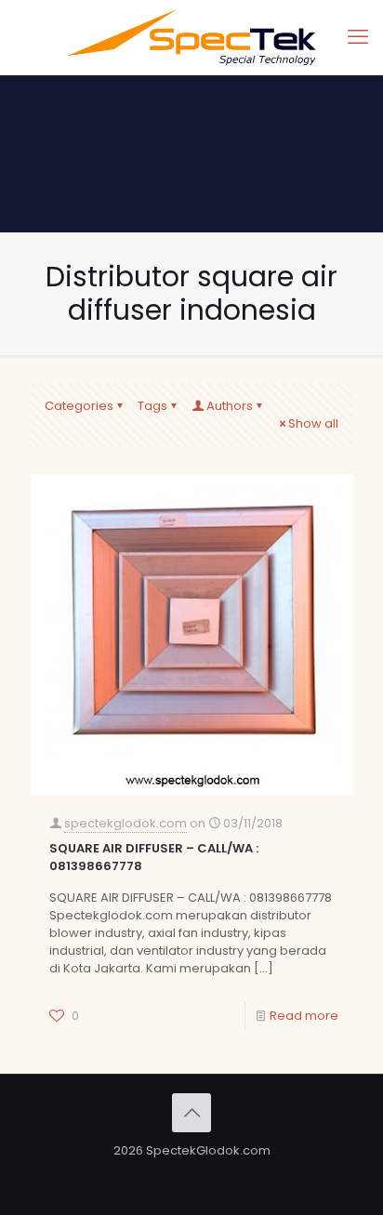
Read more (304, 1015)
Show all (313, 423)
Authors (229, 406)
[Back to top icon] (191, 1112)
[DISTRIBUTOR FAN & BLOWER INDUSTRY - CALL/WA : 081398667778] (191, 37)
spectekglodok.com (125, 823)
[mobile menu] (358, 37)
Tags (152, 406)
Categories (79, 406)
